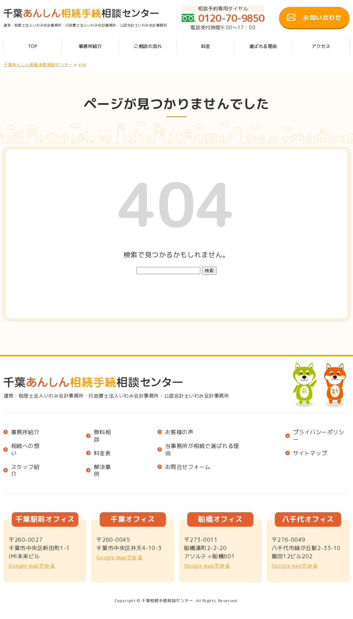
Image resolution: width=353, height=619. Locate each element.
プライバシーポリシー (318, 436)
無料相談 (102, 436)
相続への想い (25, 449)
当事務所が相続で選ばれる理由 (202, 449)
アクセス (321, 46)
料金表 (102, 453)
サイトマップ (310, 453)
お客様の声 (179, 432)
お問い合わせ (322, 17)
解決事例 (102, 470)
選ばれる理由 (263, 46)
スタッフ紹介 (25, 470)
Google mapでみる (32, 565)
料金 (205, 46)
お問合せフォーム (188, 467)
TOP (33, 46)
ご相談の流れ (148, 46)
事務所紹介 (90, 46)
